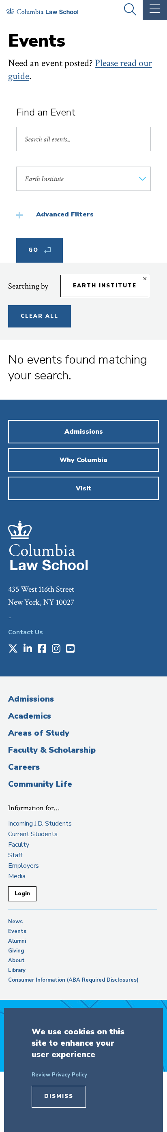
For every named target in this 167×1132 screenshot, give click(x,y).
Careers (24, 767)
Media (17, 876)
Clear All (39, 316)
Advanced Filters (65, 214)
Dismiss (58, 1096)
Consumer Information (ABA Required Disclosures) (73, 980)
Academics (29, 715)
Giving (16, 950)
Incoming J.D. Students (40, 823)
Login (22, 893)
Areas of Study (38, 733)
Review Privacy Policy (59, 1075)
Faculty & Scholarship (52, 750)
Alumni (17, 941)
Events (17, 931)
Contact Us (25, 632)
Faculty (18, 844)
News (15, 921)
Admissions (31, 698)
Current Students (33, 834)
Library (17, 970)
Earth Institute (105, 285)
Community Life (40, 784)
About (16, 960)
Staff (15, 855)
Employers (23, 865)
